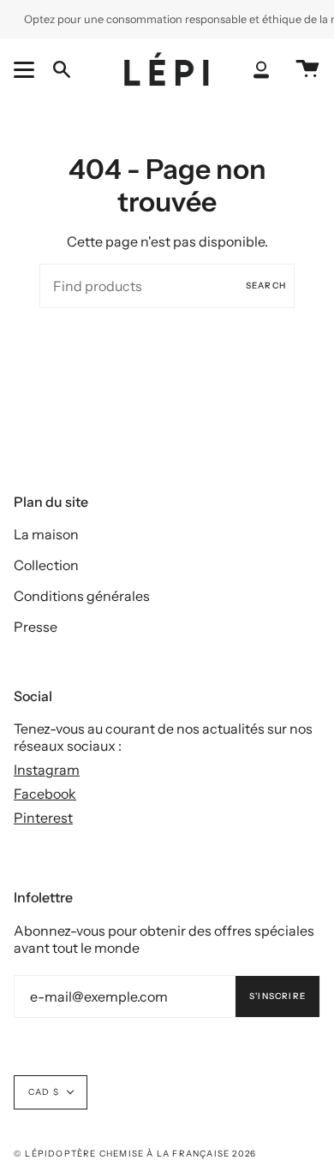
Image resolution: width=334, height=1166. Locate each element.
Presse (35, 626)
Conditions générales (82, 595)
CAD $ (43, 1092)
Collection (46, 565)
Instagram (47, 769)
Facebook (45, 793)
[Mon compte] (261, 70)
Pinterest (43, 817)
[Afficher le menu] (26, 69)
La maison (46, 534)
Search (266, 285)
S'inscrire (277, 996)
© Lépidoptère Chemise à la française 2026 (135, 1153)
